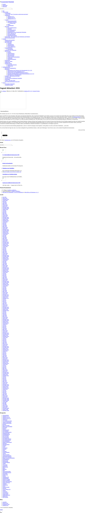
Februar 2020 (5, 265)
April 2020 (4, 263)
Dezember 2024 (5, 207)
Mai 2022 (4, 236)
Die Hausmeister (5, 437)
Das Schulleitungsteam (6, 432)
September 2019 (5, 271)
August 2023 (5, 221)
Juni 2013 (4, 353)
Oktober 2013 (5, 348)
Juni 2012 (4, 366)
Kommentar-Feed (5, 504)
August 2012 (5, 364)
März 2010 (4, 394)
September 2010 (5, 388)
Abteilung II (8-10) (6, 417)
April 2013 (4, 355)
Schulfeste (4, 483)
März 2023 (4, 226)
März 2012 (4, 368)
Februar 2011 (5, 382)
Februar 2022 (5, 239)
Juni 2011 (4, 377)
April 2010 (4, 393)
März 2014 (4, 343)
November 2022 (5, 230)
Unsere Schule (5, 493)
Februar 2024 (5, 215)
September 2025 (5, 199)
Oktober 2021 (5, 244)
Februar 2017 (5, 304)
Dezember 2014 (5, 332)
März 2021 (4, 252)
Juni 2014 (4, 339)
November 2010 (5, 385)
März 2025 (4, 203)
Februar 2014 (5, 344)
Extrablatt (4, 449)
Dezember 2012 (5, 359)
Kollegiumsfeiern (5, 459)
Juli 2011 (4, 376)
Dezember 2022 (5, 229)
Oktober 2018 (5, 283)
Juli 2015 (4, 325)
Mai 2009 (4, 403)
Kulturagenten (5, 461)
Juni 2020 (4, 261)
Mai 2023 (4, 224)
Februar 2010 (5, 395)
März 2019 (4, 277)
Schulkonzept (5, 484)
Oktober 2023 (5, 219)
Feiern (3, 450)
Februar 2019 (5, 279)
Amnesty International (6, 422)
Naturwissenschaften (6, 471)
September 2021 (5, 245)
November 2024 (5, 208)
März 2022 (4, 238)
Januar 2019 (4, 280)
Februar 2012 (5, 370)
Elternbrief (4, 443)
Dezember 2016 (5, 307)
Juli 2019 (4, 273)
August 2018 (5, 285)
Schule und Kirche (6, 482)
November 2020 (5, 256)
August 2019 (5, 272)
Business (4, 428)
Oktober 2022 (5, 231)
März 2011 (4, 381)
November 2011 (5, 373)
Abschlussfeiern (5, 415)
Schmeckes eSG (5, 477)
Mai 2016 (4, 313)
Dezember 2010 (5, 384)
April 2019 (4, 276)
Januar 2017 (4, 306)
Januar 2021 (4, 254)
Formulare (4, 451)
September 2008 (5, 410)
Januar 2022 (4, 240)
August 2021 (5, 246)
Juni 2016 (4, 312)
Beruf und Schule (5, 425)
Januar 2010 (4, 396)
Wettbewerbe (5, 496)
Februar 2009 (5, 405)
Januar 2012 (4, 371)
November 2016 (5, 308)
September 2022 (5, 233)
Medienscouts (5, 466)
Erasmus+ (4, 445)
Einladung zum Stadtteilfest (8, 168)
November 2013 (5, 347)
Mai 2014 (4, 340)
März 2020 (4, 264)
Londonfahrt (4, 465)
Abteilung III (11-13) (28, 91)
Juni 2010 (4, 391)
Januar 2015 (4, 331)
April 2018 (4, 290)
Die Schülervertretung (6, 438)
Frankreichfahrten (5, 452)
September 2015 (5, 322)
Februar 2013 (5, 357)
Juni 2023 (4, 222)
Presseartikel (4, 473)
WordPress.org (5, 505)
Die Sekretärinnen (6, 441)
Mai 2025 (4, 201)
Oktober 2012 (5, 362)
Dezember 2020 (5, 255)
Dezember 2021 (5, 242)
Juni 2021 (4, 248)
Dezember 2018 (5, 281)
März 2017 (4, 303)
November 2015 (5, 320)
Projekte (4, 475)
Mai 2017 (4, 301)
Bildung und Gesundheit (7, 426)
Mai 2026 (4, 197)
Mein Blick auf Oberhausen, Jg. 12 (32, 192)
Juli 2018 (4, 286)
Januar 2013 (4, 358)
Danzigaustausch (5, 429)
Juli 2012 (4, 365)
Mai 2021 (4, 249)
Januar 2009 (4, 407)
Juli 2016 (4, 311)
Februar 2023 (5, 227)
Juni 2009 (4, 402)
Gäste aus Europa (5, 454)
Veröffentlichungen (6, 495)
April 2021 (4, 251)
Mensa (3, 468)
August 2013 (5, 350)
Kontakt (4, 4)
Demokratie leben (5, 433)
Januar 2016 (4, 318)
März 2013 (4, 356)
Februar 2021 (5, 253)
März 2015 (4, 329)
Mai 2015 (4, 327)
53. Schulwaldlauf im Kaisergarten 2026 (10, 154)
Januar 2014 (4, 345)
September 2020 (5, 258)
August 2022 (5, 234)
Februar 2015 (5, 330)
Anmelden (4, 502)
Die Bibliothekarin (6, 434)
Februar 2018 (5, 292)
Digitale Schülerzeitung (7, 442)
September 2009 (5, 400)
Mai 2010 (4, 392)
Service (3, 486)
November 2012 (5, 361)
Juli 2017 (4, 299)
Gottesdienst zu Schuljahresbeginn (9, 174)
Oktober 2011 (5, 374)
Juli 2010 (4, 390)
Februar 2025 (5, 205)
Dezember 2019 (5, 267)
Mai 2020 (4, 262)
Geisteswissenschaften (6, 455)
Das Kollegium (5, 431)
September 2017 (5, 298)
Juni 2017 (4, 300)
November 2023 (5, 218)
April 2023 (4, 225)
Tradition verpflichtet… (12, 190)
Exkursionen (4, 447)
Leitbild (4, 463)
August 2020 (5, 260)
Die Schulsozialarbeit (6, 440)
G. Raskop (4, 91)
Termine (4, 490)
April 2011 (4, 380)
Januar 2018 (4, 293)
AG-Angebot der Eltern (7, 420)
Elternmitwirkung (5, 444)
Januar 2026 (4, 198)
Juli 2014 (4, 338)
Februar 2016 (5, 317)
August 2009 (5, 401)
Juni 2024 (4, 211)
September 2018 (5, 284)
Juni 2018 (4, 288)
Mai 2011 (4, 379)
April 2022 (4, 237)
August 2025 (5, 200)
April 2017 (4, 302)
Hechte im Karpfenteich (7, 163)
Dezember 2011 (5, 372)
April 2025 (4, 202)
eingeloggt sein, (8, 140)
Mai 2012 (4, 367)
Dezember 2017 (5, 294)
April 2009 (4, 404)
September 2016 (5, 310)
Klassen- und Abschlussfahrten (8, 457)
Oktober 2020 (5, 257)
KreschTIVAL (5, 460)
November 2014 (5, 334)
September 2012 (5, 363)
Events (3, 446)
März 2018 (4, 291)
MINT (3, 470)
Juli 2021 (4, 247)
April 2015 (4, 328)
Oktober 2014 (5, 335)
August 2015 (5, 324)
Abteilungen (4, 419)
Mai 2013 (4, 354)
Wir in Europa (5, 497)
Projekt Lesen (5, 474)
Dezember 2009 (5, 398)
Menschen (4, 469)
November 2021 (5, 243)
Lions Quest (4, 464)
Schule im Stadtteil (6, 480)
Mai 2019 (4, 275)
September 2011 (5, 375)
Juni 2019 (4, 274)
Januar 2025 (4, 206)
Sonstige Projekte (36, 91)
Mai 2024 (4, 212)
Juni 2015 (4, 326)
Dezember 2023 (5, 217)
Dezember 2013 (5, 346)
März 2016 (4, 316)
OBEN (1, 509)
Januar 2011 (4, 383)
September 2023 (5, 220)
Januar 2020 (4, 266)
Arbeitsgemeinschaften (6, 423)
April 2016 (4, 315)
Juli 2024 (4, 210)
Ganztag (4, 453)
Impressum (4, 6)
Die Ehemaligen (5, 435)
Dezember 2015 (5, 319)
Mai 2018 (4, 289)
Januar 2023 (4, 228)
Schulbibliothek (5, 478)
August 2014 (5, 337)
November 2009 (5, 399)
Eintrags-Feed (5, 503)
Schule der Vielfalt (6, 479)
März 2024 (4, 213)
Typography (4, 491)
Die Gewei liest (5, 436)
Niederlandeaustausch (6, 472)
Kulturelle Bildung (6, 462)
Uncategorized (5, 492)
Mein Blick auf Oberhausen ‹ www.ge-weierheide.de (12, 192)
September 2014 (5, 336)
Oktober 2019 (5, 270)
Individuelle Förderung (7, 456)
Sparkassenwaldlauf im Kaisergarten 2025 (11, 182)
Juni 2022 (4, 235)
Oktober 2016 (5, 309)
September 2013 (5, 349)
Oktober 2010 (5, 386)
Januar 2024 (4, 216)
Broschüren (4, 427)
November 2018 (5, 282)
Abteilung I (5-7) (5, 416)
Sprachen (4, 488)
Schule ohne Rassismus (7, 481)
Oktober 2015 (5, 321)
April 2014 (4, 341)
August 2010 (5, 389)
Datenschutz (4, 5)
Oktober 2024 (5, 209)
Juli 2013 (4, 352)
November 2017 (5, 295)
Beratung (4, 424)
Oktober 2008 (5, 409)
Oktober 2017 (5, 297)
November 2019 (5, 269)
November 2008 (5, 408)
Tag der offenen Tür (6, 489)
